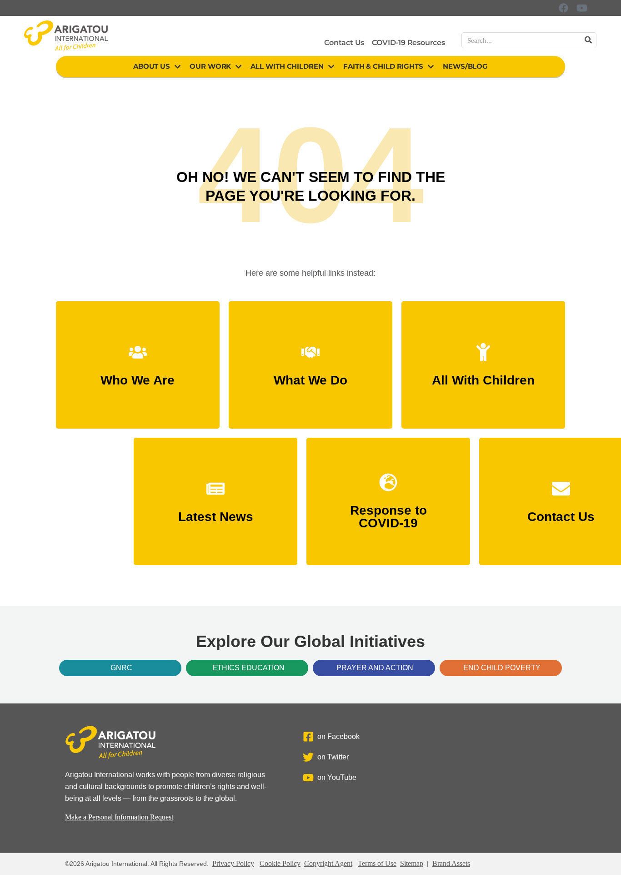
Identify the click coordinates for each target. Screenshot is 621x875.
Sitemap (411, 863)
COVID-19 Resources (408, 42)
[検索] (588, 40)
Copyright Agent (328, 863)
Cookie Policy (280, 863)
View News (215, 512)
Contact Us (344, 42)
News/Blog (465, 66)
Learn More (137, 376)
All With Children (286, 66)
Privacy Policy (233, 863)
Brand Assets (451, 863)
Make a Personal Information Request (119, 817)
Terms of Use (377, 863)
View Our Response (388, 519)
